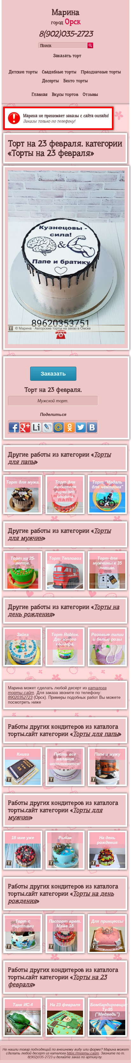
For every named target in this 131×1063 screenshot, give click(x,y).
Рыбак (65, 837)
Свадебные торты (59, 71)
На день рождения (107, 840)
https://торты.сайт (83, 1053)
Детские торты (23, 71)
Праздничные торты (101, 71)
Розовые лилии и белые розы (107, 637)
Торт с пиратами (23, 923)
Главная (39, 94)
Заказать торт (67, 55)
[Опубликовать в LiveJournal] (47, 427)
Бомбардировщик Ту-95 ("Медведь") (109, 1009)
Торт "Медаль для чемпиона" (107, 484)
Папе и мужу (107, 754)
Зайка (23, 634)
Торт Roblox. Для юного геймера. (65, 639)
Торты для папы (96, 734)
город (65, 22)
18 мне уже (22, 837)
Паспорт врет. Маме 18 (65, 923)
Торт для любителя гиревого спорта (65, 489)
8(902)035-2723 (66, 33)
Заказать (53, 374)
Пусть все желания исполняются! (65, 759)
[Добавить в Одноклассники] (70, 427)
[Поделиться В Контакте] (92, 427)
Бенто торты (75, 80)
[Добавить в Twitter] (81, 427)
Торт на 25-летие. (22, 560)
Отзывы (90, 94)
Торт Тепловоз (65, 558)
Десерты (50, 80)
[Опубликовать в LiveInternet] (36, 427)
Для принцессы (107, 921)
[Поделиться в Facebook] (14, 427)
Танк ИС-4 (23, 1004)
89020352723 (20, 697)
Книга (23, 754)
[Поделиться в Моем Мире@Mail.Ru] (58, 427)
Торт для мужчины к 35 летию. (107, 563)
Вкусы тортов (65, 94)
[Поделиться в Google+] (25, 427)
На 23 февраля (65, 1004)
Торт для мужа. (23, 482)
